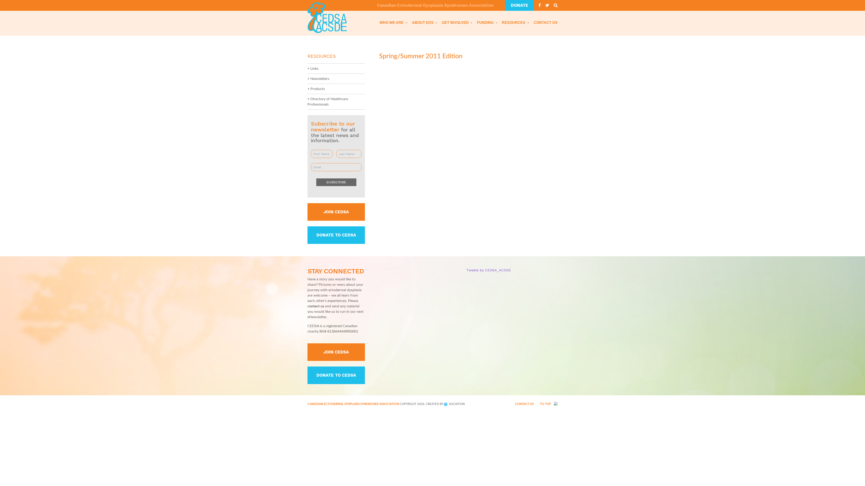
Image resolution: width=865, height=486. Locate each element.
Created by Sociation (445, 404)
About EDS (423, 23)
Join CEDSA (336, 211)
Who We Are (392, 23)
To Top (546, 404)
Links (314, 68)
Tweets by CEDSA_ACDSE (488, 270)
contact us (315, 306)
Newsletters (319, 79)
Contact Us (546, 23)
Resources (514, 23)
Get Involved (456, 23)
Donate (519, 5)
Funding (485, 23)
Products (317, 89)
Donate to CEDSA (336, 235)
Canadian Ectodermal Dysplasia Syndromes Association (353, 404)
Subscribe (336, 182)
